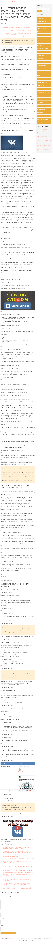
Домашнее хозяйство (42, 35)
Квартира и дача (41, 55)
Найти (39, 10)
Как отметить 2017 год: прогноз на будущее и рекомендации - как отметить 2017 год (16, 884)
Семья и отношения (42, 106)
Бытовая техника (41, 28)
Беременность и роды (42, 21)
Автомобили (40, 18)
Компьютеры (40, 58)
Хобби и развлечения (42, 119)
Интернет (39, 52)
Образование (40, 85)
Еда (38, 38)
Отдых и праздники (42, 89)
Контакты (26, 943)
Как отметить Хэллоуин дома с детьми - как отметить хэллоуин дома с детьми (16, 848)
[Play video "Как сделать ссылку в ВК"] (18, 828)
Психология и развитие (43, 92)
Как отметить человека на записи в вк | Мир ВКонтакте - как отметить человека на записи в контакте (17, 879)
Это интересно (40, 122)
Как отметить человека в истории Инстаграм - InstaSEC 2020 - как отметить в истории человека (17, 869)
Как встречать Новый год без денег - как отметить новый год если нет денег (18, 855)
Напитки (39, 72)
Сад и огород (40, 102)
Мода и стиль (40, 69)
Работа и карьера (41, 99)
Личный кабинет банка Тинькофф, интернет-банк (43, 137)
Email (2, 919)
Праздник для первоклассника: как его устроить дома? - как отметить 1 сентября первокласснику (18, 865)
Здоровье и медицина (42, 48)
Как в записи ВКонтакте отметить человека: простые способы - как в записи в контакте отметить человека (18, 874)
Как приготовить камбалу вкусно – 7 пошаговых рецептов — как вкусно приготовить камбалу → (27, 888)
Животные (39, 42)
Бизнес (39, 25)
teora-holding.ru (12, 938)
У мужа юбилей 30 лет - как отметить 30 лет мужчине (18, 859)
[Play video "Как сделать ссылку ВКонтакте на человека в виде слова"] (18, 300)
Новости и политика (42, 82)
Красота (39, 62)
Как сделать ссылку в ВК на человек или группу (14, 36)
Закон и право (40, 45)
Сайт (2, 925)
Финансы (39, 116)
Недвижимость (41, 79)
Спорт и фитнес (41, 109)
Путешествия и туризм (42, 95)
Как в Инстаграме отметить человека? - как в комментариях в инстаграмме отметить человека (17, 852)
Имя (2, 912)
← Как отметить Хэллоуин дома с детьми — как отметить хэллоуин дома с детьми (8, 888)
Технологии (40, 112)
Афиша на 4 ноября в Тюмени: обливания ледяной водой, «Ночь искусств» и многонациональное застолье (44, 132)
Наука (38, 75)
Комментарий (4, 898)
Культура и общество (42, 65)
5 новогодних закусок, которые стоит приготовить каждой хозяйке (44, 142)
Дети (38, 31)
